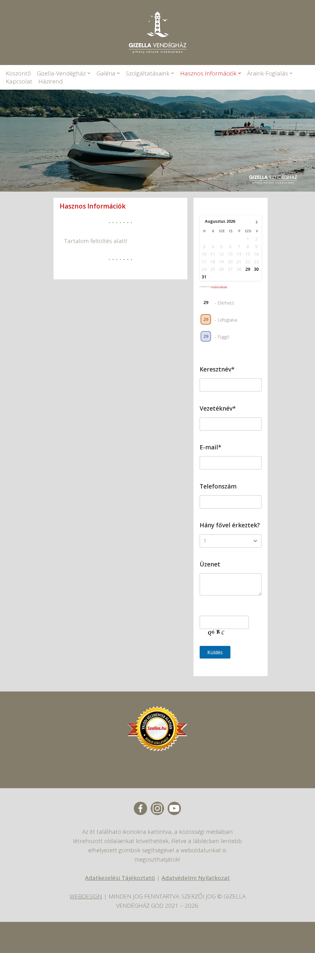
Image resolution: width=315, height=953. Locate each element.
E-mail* (210, 447)
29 (247, 269)
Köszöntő (18, 73)
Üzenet (210, 564)
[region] (157, 141)
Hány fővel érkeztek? (230, 525)
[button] (88, 73)
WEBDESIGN (86, 896)
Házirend (50, 81)
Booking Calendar (219, 286)
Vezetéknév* (218, 408)
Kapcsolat (19, 81)
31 (203, 277)
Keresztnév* (217, 369)
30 (256, 269)
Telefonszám (218, 486)
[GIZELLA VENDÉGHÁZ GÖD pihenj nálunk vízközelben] (158, 32)
